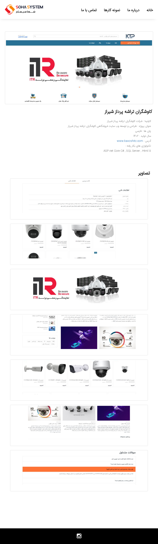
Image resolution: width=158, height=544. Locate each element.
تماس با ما (89, 10)
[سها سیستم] (24, 9)
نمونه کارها (112, 10)
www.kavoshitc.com (130, 141)
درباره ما (133, 10)
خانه (150, 10)
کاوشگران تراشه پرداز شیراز (128, 112)
